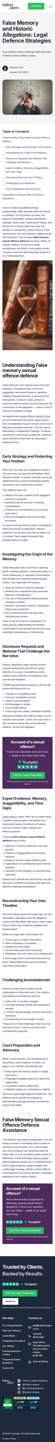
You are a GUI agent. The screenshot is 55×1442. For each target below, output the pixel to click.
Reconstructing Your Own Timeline (24, 177)
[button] (50, 6)
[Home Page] (10, 6)
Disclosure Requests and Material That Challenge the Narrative (26, 160)
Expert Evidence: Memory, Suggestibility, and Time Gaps (27, 170)
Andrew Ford (16, 67)
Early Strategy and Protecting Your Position (29, 147)
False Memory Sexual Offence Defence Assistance (23, 196)
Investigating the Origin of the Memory (26, 152)
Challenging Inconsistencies (20, 183)
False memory (9, 816)
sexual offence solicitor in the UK (29, 684)
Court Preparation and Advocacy (23, 189)
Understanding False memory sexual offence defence (26, 139)
